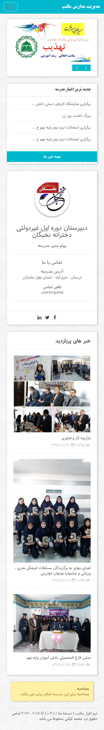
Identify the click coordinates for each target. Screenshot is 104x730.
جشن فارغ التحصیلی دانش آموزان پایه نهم (59, 658)
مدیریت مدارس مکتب (81, 6)
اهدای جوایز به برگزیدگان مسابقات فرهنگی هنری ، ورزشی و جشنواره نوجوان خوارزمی (53, 570)
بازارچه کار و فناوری (76, 438)
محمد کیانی (73, 719)
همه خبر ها (52, 157)
